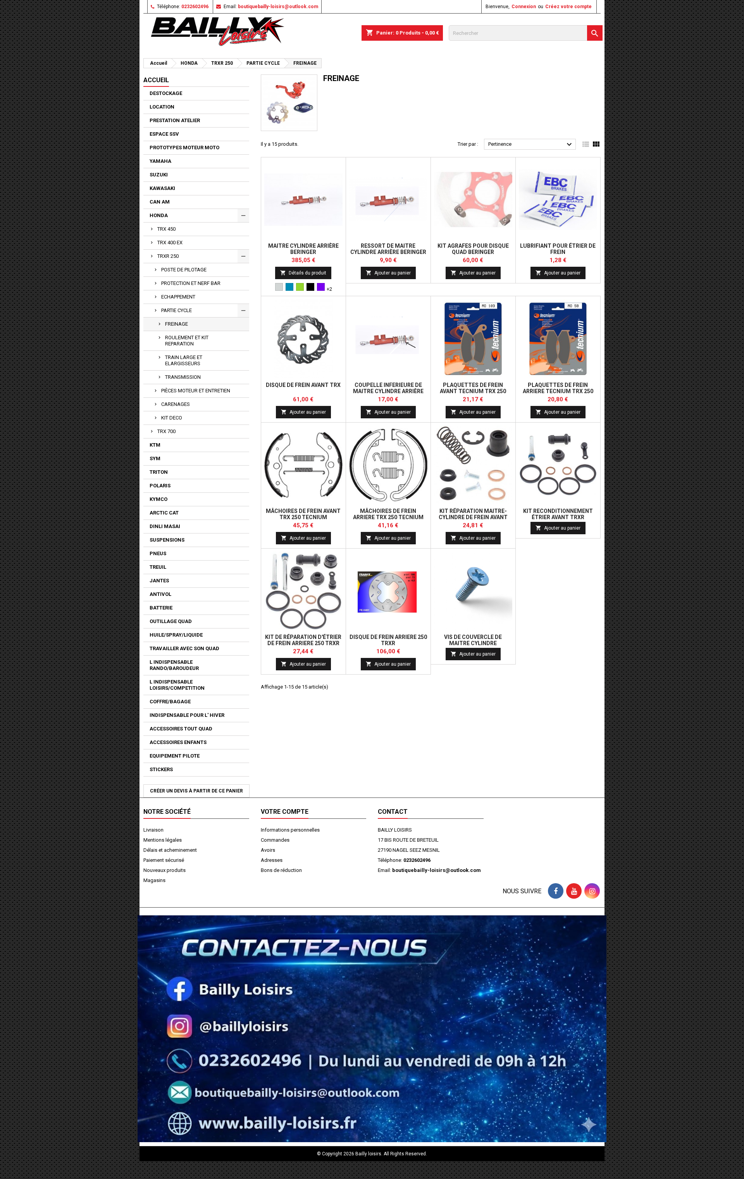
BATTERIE (161, 608)
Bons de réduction (281, 870)
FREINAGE (176, 324)
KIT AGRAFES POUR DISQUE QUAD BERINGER (473, 249)
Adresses (271, 860)
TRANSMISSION (183, 377)
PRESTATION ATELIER (175, 120)
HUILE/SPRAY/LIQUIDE (176, 635)
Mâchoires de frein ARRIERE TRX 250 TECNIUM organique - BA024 (388, 517)
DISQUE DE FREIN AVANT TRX (303, 385)
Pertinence (531, 144)
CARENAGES (175, 404)
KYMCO (158, 499)
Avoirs (268, 850)
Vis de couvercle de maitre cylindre (473, 640)
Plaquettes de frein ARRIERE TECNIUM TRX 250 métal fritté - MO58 (558, 391)
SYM (155, 458)
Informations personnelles (290, 830)
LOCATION (162, 107)
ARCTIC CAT (164, 513)
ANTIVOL (160, 594)
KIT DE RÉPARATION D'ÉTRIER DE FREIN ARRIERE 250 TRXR (303, 640)
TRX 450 (166, 229)
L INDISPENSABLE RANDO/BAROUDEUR (174, 665)
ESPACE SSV (164, 134)
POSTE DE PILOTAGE (184, 270)
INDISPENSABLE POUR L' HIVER (187, 715)
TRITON (159, 472)
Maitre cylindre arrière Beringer (303, 249)
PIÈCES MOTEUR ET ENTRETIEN (195, 391)
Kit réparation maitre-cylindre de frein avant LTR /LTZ (473, 517)
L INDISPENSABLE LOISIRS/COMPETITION (177, 685)
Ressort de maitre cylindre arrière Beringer (388, 249)
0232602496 (194, 6)
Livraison (153, 830)
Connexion (524, 6)
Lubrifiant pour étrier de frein (558, 249)
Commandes (275, 840)
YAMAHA (160, 161)
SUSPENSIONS (167, 540)
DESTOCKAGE (166, 93)
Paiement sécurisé (163, 860)
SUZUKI (159, 175)
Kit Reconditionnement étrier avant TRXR (558, 514)
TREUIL (158, 567)
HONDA (159, 215)
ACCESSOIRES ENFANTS (178, 742)
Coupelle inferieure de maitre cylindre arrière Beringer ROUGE (388, 391)
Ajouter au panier (388, 273)
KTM (155, 445)
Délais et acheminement (170, 850)
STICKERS (161, 769)
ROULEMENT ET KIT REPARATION (186, 341)
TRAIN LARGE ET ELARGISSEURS (183, 360)
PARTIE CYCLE (176, 310)
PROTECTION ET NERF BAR (190, 283)
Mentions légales (162, 840)
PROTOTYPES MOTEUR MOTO (184, 147)
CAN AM (160, 202)
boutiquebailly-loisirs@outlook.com (278, 6)
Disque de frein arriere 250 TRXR (388, 640)
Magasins (154, 880)
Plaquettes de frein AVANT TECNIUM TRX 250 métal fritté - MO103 (473, 391)
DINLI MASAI (165, 526)
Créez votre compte (568, 6)
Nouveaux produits (164, 870)
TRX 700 (166, 431)
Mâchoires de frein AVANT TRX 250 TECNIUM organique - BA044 (303, 517)
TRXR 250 (168, 256)
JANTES (159, 580)
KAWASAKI (162, 188)
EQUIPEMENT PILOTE (175, 756)
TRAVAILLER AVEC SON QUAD (184, 648)
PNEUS (158, 553)
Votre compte (284, 811)
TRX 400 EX (170, 242)
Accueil (156, 80)
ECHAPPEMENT (178, 297)
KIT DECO (171, 418)
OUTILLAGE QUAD (171, 621)
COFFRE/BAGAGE (170, 701)
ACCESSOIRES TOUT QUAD (181, 729)
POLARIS (160, 486)
